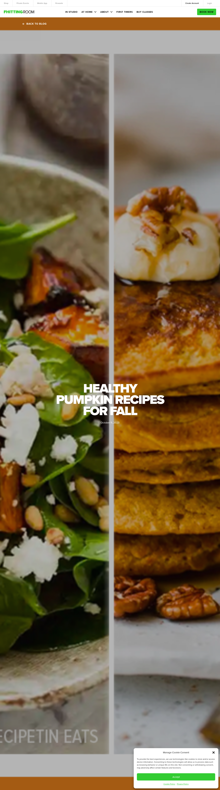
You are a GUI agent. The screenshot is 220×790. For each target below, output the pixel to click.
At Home (86, 12)
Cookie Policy (169, 784)
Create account (192, 3)
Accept (176, 777)
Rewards (59, 3)
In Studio (71, 12)
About (104, 12)
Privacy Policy (183, 784)
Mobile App (42, 3)
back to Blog (36, 24)
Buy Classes (145, 12)
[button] (213, 752)
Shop (6, 3)
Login (209, 3)
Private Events (23, 3)
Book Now (207, 12)
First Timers (124, 12)
